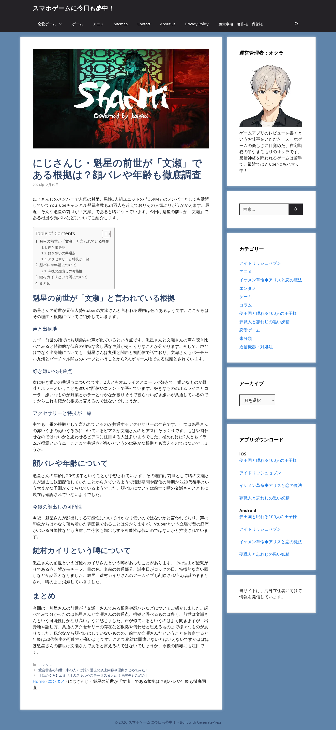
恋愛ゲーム (47, 23)
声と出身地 (56, 247)
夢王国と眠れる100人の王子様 (268, 313)
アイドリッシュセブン (260, 263)
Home (39, 681)
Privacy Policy (197, 23)
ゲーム (77, 23)
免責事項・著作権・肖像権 (240, 23)
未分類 (245, 338)
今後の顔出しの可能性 (65, 271)
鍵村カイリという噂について (63, 276)
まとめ (44, 283)
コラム (245, 305)
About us (167, 23)
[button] (296, 24)
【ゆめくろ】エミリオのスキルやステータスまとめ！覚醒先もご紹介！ (93, 675)
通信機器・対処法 (256, 347)
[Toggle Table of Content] (103, 234)
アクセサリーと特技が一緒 (68, 259)
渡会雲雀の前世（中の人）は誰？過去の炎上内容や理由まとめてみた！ (93, 670)
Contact (143, 23)
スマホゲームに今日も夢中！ (73, 8)
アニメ (98, 23)
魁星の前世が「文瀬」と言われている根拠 (74, 241)
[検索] (296, 209)
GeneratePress (209, 722)
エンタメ (45, 664)
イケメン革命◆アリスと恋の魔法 (270, 280)
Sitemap (121, 23)
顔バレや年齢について (57, 264)
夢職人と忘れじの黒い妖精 (264, 321)
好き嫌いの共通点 (62, 253)
